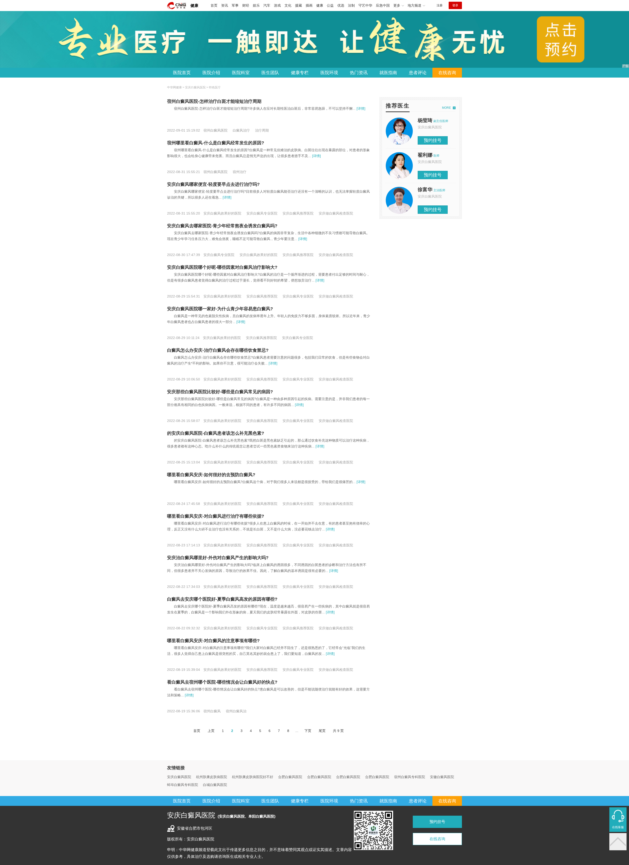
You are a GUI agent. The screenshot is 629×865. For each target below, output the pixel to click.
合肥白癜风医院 (290, 777)
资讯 (224, 5)
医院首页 (182, 72)
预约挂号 (433, 140)
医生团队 (270, 72)
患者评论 (418, 72)
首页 (214, 5)
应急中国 (383, 5)
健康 (194, 5)
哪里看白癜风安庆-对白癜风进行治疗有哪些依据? (215, 516)
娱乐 (256, 5)
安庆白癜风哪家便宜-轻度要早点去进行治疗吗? (213, 184)
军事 (235, 5)
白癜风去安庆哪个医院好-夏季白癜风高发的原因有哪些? (222, 599)
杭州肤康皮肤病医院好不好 (252, 777)
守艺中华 (365, 5)
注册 (440, 5)
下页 (307, 731)
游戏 (277, 5)
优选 (340, 5)
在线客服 (618, 827)
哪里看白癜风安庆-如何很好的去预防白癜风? (211, 474)
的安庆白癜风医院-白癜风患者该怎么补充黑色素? (215, 433)
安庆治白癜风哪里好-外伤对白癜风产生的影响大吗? (218, 557)
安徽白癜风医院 (442, 777)
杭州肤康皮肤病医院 (211, 777)
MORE (446, 107)
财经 (245, 5)
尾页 (322, 731)
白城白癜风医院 (215, 785)
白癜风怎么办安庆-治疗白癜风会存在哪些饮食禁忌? (218, 350)
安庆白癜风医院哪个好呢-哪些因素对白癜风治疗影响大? (222, 267)
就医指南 (388, 72)
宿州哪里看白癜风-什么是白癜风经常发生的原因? (215, 142)
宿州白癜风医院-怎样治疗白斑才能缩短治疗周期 (214, 101)
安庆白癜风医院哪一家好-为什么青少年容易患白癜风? (220, 308)
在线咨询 (447, 72)
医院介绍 (211, 72)
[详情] (360, 108)
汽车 (266, 5)
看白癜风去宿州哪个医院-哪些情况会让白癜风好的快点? (222, 682)
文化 (288, 5)
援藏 (298, 5)
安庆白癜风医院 (195, 87)
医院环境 (329, 72)
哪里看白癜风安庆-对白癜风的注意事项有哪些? (213, 640)
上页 (211, 731)
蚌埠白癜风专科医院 (182, 785)
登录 (455, 5)
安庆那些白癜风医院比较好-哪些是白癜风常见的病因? (220, 391)
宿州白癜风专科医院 (409, 777)
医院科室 (241, 72)
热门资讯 (359, 72)
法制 (351, 5)
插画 (309, 5)
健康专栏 (300, 72)
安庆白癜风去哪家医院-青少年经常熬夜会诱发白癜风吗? (222, 225)
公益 (330, 5)
